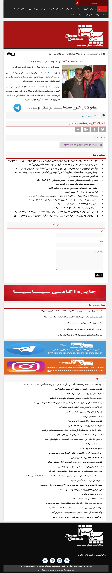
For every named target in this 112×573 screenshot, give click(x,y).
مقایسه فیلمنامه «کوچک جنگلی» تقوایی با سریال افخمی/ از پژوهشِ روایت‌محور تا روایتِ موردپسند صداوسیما (53, 160)
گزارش (86, 9)
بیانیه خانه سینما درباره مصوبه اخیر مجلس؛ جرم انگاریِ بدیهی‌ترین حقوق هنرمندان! (71, 485)
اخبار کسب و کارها (100, 15)
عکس (53, 9)
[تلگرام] (45, 560)
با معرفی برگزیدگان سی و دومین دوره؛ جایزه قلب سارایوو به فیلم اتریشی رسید (73, 439)
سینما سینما (47, 72)
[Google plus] (86, 129)
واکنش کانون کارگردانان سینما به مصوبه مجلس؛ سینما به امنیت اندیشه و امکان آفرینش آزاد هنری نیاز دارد (63, 476)
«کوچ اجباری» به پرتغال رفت (91, 448)
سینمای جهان (60, 9)
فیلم (48, 9)
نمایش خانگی (21, 9)
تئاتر (14, 9)
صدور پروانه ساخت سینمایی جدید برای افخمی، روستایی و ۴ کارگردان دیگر (67, 180)
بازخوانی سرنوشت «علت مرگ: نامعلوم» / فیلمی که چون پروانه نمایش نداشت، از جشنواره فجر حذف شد (55, 172)
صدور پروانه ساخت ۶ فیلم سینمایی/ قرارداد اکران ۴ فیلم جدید (79, 434)
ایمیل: (101, 241)
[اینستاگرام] (59, 560)
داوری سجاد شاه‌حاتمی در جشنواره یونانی (86, 457)
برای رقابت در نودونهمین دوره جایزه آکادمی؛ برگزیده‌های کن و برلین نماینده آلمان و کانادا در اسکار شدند (63, 384)
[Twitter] (102, 129)
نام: (102, 231)
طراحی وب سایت (68, 570)
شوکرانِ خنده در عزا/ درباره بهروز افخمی (81, 192)
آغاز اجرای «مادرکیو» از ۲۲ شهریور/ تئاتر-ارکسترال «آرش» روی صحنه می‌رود (74, 453)
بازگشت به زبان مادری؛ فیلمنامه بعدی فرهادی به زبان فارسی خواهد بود (75, 508)
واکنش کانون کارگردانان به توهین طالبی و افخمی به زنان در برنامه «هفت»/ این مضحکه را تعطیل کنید (56, 211)
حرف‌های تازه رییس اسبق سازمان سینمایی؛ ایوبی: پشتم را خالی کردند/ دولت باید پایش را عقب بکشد (57, 168)
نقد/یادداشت (78, 9)
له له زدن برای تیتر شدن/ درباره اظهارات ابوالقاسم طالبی (75, 208)
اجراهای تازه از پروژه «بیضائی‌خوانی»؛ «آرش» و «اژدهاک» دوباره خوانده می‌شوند (72, 430)
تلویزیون (29, 9)
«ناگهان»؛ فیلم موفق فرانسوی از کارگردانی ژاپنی (84, 412)
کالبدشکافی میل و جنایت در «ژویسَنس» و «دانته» (83, 393)
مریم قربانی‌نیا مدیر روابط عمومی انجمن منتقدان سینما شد (80, 489)
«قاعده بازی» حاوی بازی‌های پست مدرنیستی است (84, 323)
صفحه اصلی (102, 9)
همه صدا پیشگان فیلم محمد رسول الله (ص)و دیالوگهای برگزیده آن (79, 335)
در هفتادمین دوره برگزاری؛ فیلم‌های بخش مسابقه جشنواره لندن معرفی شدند (74, 503)
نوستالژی (42, 9)
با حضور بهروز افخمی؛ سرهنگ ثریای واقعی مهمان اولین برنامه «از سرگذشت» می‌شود (63, 200)
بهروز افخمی (87, 116)
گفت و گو (69, 9)
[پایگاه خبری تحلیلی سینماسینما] (56, 36)
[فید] (67, 560)
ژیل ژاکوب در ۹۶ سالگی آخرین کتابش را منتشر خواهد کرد (80, 407)
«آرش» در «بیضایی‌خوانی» (92, 494)
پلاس (91, 9)
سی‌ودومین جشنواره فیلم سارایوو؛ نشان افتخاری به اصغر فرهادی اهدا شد (75, 471)
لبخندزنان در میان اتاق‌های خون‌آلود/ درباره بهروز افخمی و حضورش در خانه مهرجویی (63, 196)
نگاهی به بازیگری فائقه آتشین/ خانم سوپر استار (85, 421)
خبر (96, 9)
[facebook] (94, 129)
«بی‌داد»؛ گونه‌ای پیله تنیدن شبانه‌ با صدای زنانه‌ (84, 425)
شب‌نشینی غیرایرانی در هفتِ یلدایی (83, 176)
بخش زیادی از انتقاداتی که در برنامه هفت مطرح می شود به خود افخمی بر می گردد (63, 164)
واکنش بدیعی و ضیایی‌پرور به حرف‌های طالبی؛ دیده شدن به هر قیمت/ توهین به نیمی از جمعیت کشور (56, 215)
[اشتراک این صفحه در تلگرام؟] (78, 129)
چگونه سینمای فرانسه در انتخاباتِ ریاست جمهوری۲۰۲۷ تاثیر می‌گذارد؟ (76, 512)
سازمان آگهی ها (88, 15)
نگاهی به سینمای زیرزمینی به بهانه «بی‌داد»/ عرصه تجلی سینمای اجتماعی (74, 462)
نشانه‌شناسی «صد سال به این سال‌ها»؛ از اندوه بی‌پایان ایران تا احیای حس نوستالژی (72, 317)
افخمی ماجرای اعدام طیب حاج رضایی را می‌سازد (78, 204)
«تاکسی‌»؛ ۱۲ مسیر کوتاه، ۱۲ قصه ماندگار (87, 498)
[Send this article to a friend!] (13, 54)
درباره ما (79, 15)
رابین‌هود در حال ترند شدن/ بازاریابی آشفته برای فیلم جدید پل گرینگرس (75, 398)
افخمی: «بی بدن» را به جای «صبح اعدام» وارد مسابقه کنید (73, 188)
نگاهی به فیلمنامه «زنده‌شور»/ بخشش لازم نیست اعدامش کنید (78, 389)
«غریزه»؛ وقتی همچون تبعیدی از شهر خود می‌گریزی (83, 329)
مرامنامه (72, 15)
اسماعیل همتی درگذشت (93, 444)
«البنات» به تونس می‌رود (92, 416)
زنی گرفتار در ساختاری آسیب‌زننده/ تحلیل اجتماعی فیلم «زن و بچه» (76, 517)
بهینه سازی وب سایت (52, 570)
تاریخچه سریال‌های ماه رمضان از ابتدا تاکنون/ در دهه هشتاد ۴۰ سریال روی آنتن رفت (71, 311)
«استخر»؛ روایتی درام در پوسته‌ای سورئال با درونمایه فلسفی (80, 466)
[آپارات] (52, 560)
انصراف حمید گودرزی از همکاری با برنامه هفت (56, 61)
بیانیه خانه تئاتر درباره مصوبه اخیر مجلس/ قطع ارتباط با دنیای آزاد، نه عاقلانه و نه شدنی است (67, 402)
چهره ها (36, 9)
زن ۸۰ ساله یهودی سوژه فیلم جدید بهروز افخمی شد (77, 184)
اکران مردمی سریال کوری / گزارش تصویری (86, 480)
